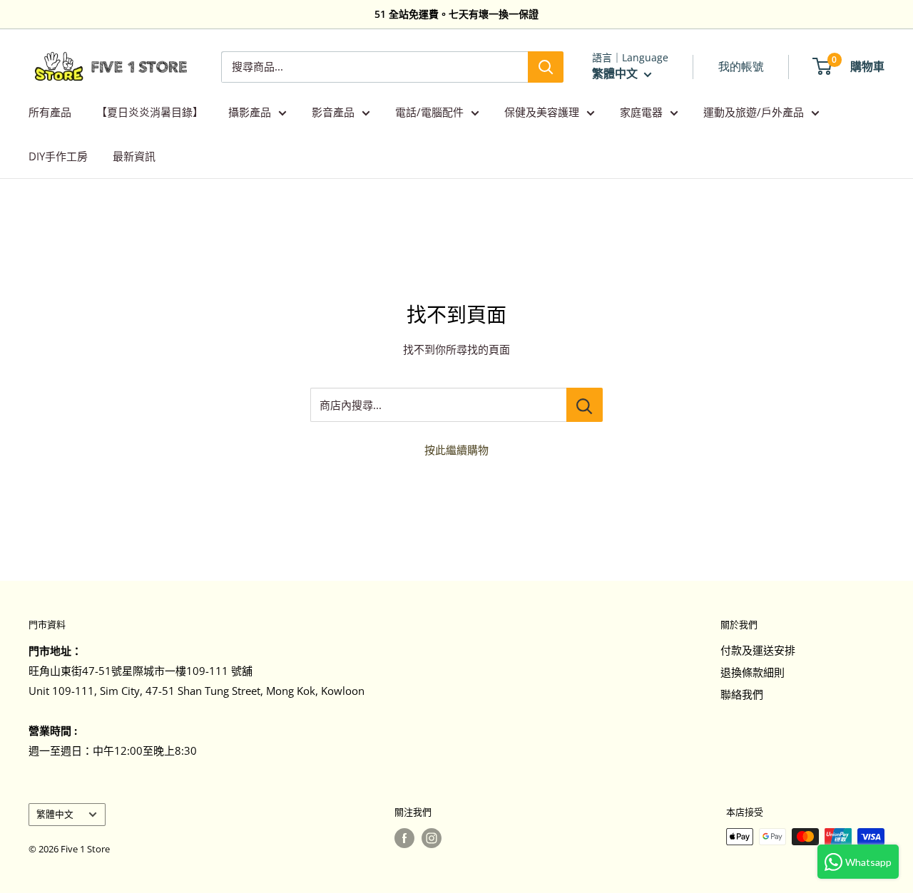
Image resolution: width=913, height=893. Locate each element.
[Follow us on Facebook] (404, 838)
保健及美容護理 (541, 112)
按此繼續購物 (456, 450)
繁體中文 (54, 813)
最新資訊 (134, 156)
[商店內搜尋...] (584, 405)
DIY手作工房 (58, 156)
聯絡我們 (741, 694)
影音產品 (333, 112)
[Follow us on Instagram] (432, 838)
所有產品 (50, 112)
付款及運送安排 (757, 650)
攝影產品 (249, 112)
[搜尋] (545, 67)
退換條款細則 (752, 672)
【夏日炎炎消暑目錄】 (149, 112)
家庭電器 (641, 112)
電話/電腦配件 (429, 112)
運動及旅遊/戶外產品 (753, 112)
